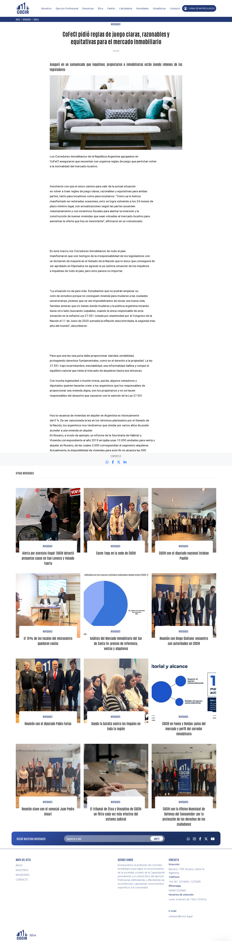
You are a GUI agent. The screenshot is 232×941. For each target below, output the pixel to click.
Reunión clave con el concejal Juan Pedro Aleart (48, 811)
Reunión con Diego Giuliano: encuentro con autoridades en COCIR (184, 640)
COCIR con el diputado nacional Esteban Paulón (184, 555)
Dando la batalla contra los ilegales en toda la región (115, 726)
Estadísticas (159, 8)
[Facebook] (200, 838)
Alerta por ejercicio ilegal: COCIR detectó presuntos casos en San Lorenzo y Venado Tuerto (48, 558)
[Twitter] (206, 838)
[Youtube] (212, 838)
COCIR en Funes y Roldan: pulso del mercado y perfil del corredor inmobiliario (184, 728)
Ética (100, 8)
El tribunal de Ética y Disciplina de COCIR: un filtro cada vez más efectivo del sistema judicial (116, 813)
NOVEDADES (115, 24)
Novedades (142, 8)
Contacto (175, 8)
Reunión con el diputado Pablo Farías (48, 723)
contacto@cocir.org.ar (181, 916)
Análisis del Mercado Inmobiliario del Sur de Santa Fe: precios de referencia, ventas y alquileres (116, 643)
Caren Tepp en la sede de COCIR (116, 553)
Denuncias (88, 8)
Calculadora (125, 8)
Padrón (111, 8)
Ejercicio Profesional (67, 8)
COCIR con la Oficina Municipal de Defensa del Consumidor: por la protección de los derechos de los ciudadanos (184, 816)
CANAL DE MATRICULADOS (202, 8)
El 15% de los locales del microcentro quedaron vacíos (48, 640)
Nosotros (46, 8)
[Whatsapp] (188, 838)
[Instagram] (194, 838)
